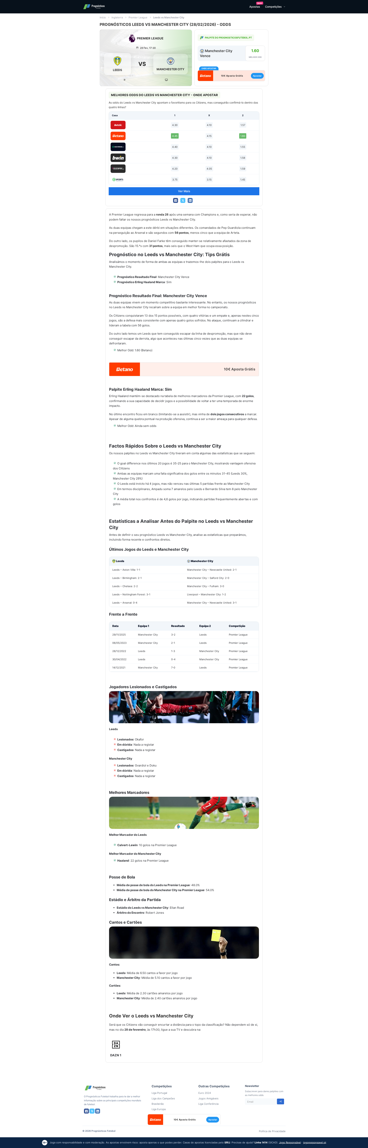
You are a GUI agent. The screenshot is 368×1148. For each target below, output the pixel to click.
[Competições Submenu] (284, 6)
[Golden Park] (118, 168)
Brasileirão (158, 1103)
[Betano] (118, 136)
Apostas (254, 6)
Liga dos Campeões (163, 1098)
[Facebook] (175, 200)
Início (103, 17)
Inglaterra (117, 17)
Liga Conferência (208, 1103)
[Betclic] (118, 125)
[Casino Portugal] (118, 179)
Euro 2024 (204, 1092)
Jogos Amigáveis (208, 1098)
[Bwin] (118, 158)
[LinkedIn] (190, 200)
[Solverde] (118, 147)
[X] (182, 200)
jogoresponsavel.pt (314, 1142)
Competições (273, 6)
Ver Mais (184, 191)
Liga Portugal (159, 1092)
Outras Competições (214, 1086)
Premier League (138, 17)
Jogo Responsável (290, 1142)
